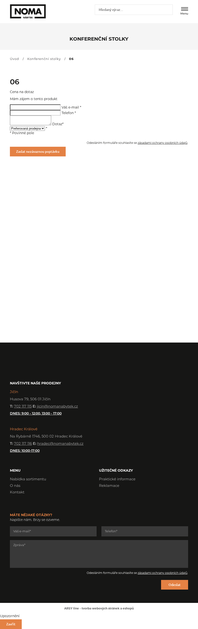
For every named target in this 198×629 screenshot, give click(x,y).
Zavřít (10, 624)
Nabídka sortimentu (28, 479)
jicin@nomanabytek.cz (57, 407)
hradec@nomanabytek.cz (60, 444)
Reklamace (109, 486)
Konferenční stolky (44, 59)
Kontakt (17, 492)
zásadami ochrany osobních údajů (162, 143)
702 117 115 (23, 407)
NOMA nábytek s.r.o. (27, 11)
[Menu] (184, 9)
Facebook (102, 499)
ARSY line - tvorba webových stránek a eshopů (99, 608)
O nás (15, 486)
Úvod (14, 59)
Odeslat (175, 584)
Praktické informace (117, 479)
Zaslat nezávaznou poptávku (37, 151)
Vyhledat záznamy (167, 9)
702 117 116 (23, 444)
